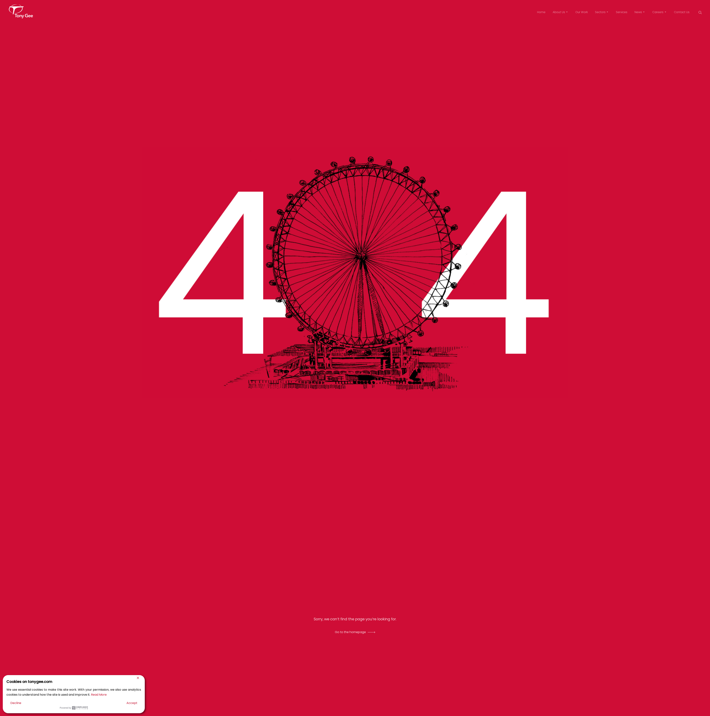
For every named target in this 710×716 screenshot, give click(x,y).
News (638, 12)
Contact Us (681, 12)
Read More (99, 694)
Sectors (600, 12)
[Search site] (700, 12)
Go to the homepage (350, 632)
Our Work (581, 12)
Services (621, 12)
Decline (15, 703)
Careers (657, 12)
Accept (131, 703)
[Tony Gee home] (21, 11)
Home (541, 12)
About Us (559, 12)
